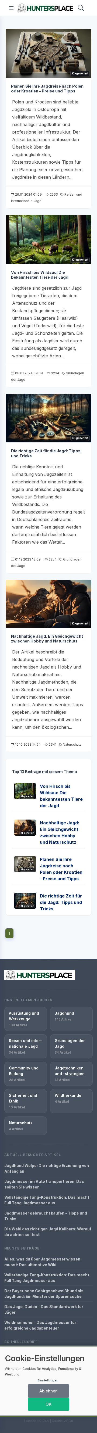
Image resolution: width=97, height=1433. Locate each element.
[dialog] (48, 1381)
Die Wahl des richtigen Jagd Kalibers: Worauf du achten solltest (47, 1232)
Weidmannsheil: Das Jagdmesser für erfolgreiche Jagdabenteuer (40, 1325)
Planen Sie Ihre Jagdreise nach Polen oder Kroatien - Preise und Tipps (47, 89)
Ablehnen (48, 1391)
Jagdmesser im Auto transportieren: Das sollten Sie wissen (44, 1184)
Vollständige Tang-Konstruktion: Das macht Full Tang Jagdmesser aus (46, 1200)
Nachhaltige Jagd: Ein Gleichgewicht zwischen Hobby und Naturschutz (47, 639)
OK (48, 1404)
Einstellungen (47, 1380)
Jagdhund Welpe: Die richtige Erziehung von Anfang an (46, 1168)
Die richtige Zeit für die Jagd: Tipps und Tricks (61, 902)
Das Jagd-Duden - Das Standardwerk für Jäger (43, 1309)
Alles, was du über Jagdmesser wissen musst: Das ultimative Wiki (42, 1262)
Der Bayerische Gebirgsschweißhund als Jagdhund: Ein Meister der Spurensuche (44, 1293)
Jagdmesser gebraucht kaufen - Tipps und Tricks (45, 1216)
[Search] (81, 8)
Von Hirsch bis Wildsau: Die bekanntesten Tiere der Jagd (39, 275)
